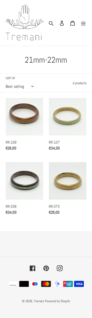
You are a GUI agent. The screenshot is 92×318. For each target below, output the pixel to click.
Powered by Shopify (57, 301)
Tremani (39, 301)
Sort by (10, 78)
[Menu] (83, 23)
